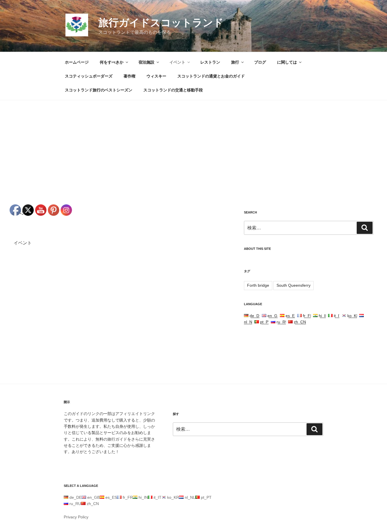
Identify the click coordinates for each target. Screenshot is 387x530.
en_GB (273, 315)
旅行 (235, 62)
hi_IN (323, 315)
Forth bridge (258, 285)
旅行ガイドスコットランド (161, 22)
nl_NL (189, 497)
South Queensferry (294, 285)
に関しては (287, 62)
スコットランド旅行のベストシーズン (98, 90)
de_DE (255, 315)
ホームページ (77, 62)
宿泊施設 (146, 62)
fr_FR (307, 315)
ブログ (260, 62)
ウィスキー (156, 76)
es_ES (290, 315)
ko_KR (352, 315)
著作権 (129, 76)
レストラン (210, 62)
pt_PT (265, 322)
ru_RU (281, 322)
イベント (177, 62)
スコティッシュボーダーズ (88, 76)
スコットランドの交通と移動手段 (173, 90)
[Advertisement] (193, 143)
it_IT (337, 315)
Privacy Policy (76, 517)
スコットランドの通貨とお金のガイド (211, 76)
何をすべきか (112, 62)
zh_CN (299, 322)
